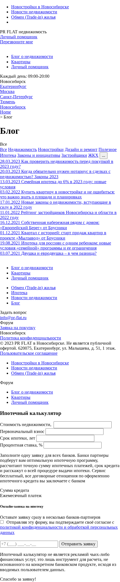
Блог (15, 303)
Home (5, 112)
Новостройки (51, 149)
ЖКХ (93, 155)
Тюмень (7, 101)
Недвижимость (22, 149)
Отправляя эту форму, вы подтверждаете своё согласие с (59, 527)
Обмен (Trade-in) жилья (33, 17)
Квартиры (20, 61)
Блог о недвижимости (32, 56)
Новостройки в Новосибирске (40, 6)
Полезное (108, 149)
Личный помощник (18, 36)
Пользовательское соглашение (28, 353)
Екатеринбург (13, 86)
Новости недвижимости (34, 11)
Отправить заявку (78, 543)
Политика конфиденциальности (30, 338)
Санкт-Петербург (16, 96)
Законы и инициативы (38, 155)
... (103, 155)
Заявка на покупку (17, 327)
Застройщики (74, 155)
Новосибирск (13, 107)
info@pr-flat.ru (13, 317)
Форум (6, 322)
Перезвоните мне (16, 41)
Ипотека (8, 155)
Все (3, 149)
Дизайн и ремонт (81, 149)
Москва (7, 91)
